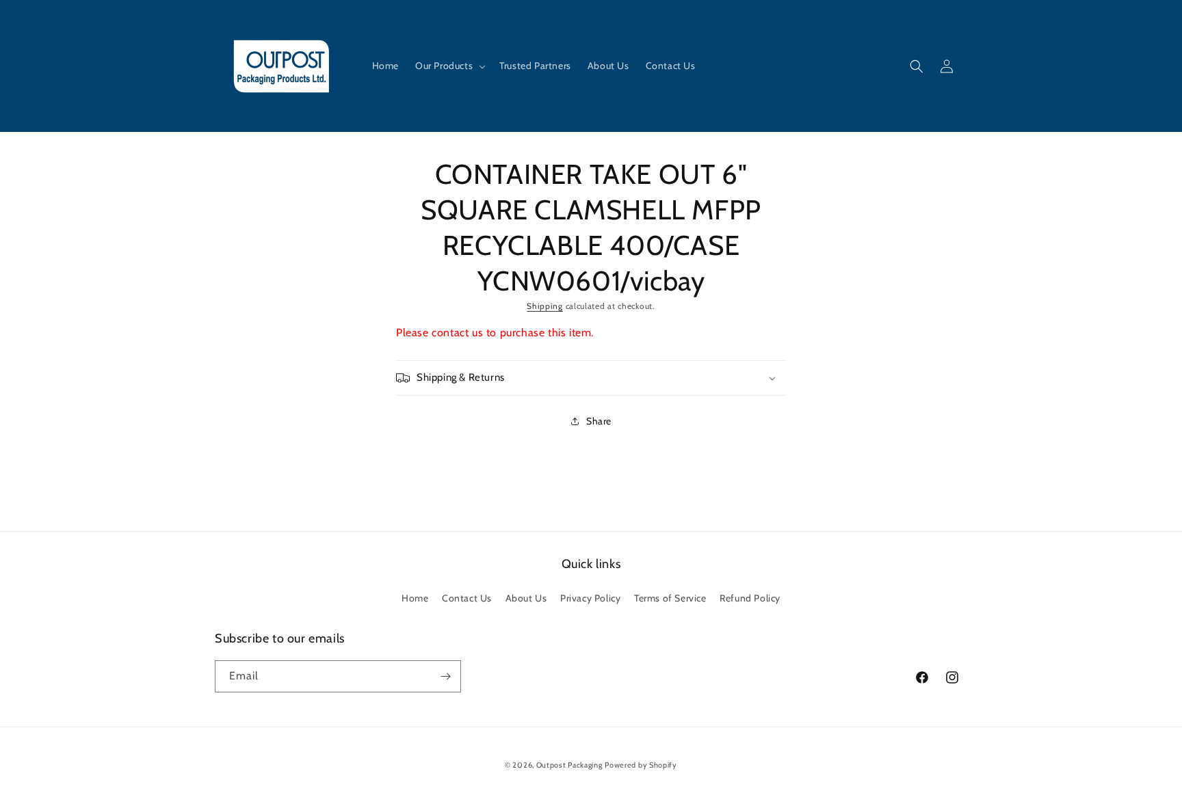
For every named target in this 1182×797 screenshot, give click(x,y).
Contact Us (467, 598)
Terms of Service (670, 598)
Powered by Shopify (641, 765)
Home (415, 598)
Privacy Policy (590, 598)
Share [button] (599, 421)
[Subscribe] (445, 676)
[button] (449, 65)
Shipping (545, 306)
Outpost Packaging (569, 765)
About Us (526, 598)
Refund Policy (750, 598)
